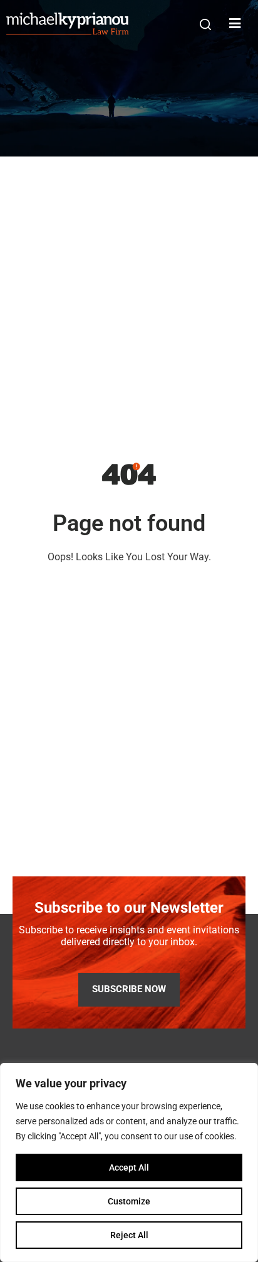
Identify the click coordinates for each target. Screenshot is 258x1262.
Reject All (129, 1235)
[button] (205, 24)
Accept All (129, 1167)
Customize (129, 1201)
